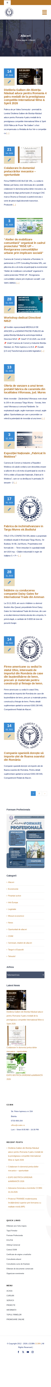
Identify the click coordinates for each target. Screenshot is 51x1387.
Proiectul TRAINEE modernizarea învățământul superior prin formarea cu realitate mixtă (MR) (24, 1203)
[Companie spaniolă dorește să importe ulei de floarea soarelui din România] (30, 736)
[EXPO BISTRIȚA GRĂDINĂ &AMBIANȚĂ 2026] (16, 1055)
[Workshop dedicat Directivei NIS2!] (30, 304)
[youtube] (28, 1352)
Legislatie (12, 909)
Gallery (33, 77)
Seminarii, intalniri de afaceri (20, 943)
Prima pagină (21, 40)
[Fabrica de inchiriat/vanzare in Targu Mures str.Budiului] (30, 509)
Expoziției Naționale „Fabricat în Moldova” (26, 440)
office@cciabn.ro (18, 1125)
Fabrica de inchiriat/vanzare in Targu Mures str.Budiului (26, 509)
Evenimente (13, 889)
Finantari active (14, 896)
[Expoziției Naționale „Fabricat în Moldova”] (30, 440)
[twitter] (23, 1352)
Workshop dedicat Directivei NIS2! (26, 304)
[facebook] (18, 1352)
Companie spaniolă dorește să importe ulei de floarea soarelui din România (26, 736)
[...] (8, 133)
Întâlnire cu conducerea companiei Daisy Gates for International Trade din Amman (24, 594)
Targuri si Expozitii (16, 949)
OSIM (10, 936)
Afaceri (11, 882)
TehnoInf (11, 956)
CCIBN (38, 1343)
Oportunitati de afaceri (17, 929)
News (10, 922)
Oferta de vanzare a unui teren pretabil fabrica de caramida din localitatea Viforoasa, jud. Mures (25, 389)
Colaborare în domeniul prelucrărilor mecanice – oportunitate (26, 155)
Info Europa (13, 902)
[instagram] (33, 1352)
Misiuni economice (16, 916)
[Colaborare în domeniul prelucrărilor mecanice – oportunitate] (30, 154)
